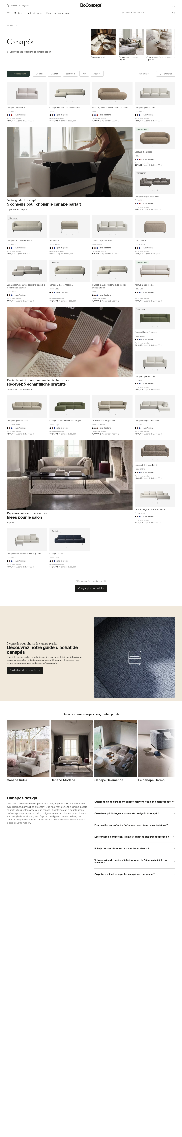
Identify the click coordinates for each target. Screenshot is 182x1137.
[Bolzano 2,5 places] (155, 138)
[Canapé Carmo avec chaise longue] (69, 406)
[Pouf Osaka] (69, 226)
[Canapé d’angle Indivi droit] (155, 406)
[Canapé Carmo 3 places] (155, 318)
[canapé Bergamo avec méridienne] (155, 495)
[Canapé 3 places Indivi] (155, 93)
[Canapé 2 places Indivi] (155, 362)
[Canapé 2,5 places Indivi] (155, 451)
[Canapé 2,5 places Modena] (27, 226)
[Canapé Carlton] (69, 539)
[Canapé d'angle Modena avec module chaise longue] (112, 271)
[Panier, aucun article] (173, 5)
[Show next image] (30, 101)
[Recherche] (174, 12)
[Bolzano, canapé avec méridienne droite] (112, 93)
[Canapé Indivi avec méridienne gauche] (27, 539)
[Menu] (8, 13)
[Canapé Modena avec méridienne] (69, 93)
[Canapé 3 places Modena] (69, 271)
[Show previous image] (24, 101)
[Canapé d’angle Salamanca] (155, 182)
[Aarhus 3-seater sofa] (155, 271)
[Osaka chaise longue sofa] (112, 406)
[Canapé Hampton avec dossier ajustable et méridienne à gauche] (27, 271)
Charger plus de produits (91, 588)
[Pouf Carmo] (155, 226)
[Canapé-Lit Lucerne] (27, 93)
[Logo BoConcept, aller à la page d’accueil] (91, 5)
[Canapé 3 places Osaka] (27, 406)
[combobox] (148, 13)
